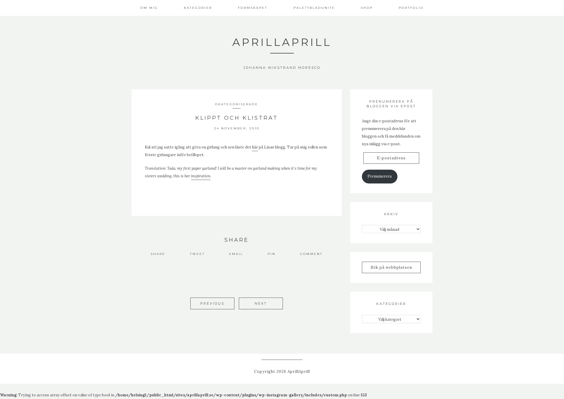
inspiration (200, 175)
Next (261, 303)
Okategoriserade (236, 104)
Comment (311, 254)
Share (158, 254)
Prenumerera (379, 176)
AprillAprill (282, 42)
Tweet (197, 254)
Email (236, 254)
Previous (212, 303)
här (255, 147)
